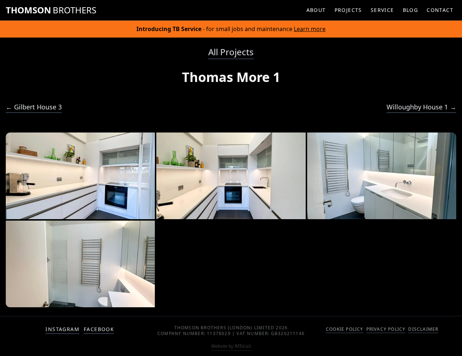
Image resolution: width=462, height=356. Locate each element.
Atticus (231, 345)
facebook (99, 329)
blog (410, 9)
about (316, 9)
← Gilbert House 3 (34, 107)
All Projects (231, 52)
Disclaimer (423, 329)
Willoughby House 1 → (421, 107)
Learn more (310, 29)
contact (440, 9)
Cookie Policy (344, 329)
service (382, 9)
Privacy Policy (386, 329)
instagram (62, 329)
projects (348, 9)
